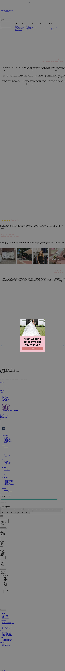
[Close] (44, 321)
